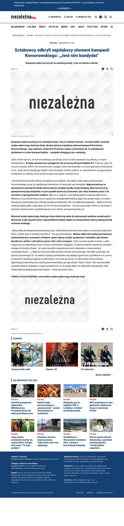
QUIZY (81, 26)
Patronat (80, 492)
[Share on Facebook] (103, 69)
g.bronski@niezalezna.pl (36, 466)
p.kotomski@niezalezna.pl (34, 468)
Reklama (90, 492)
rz (17, 69)
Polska (30, 35)
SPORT (104, 26)
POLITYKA (92, 26)
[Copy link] (111, 69)
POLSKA (32, 26)
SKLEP (70, 17)
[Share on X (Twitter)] (107, 69)
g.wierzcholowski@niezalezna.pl (45, 459)
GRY (73, 26)
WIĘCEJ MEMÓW (103, 375)
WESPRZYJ (56, 17)
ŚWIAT (42, 26)
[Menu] (110, 17)
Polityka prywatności (104, 492)
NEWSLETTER (84, 17)
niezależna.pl (19, 35)
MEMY (64, 26)
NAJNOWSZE (18, 26)
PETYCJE (53, 26)
